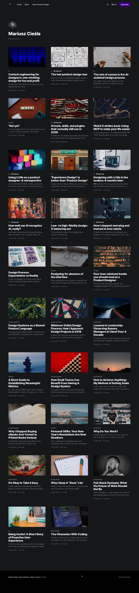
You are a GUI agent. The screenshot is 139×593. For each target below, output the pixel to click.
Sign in (114, 4)
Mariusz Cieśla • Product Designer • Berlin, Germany (24, 577)
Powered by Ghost (125, 577)
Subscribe (125, 4)
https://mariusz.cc (14, 39)
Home (19, 4)
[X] (82, 576)
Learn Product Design (40, 4)
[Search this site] (107, 4)
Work (27, 4)
